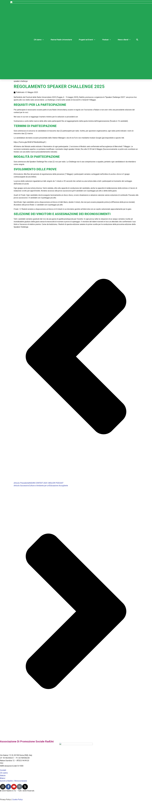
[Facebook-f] (8, 786)
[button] (137, 39)
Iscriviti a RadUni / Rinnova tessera (13, 781)
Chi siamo (37, 40)
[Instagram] (3, 786)
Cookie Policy (17, 799)
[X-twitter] (25, 786)
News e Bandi (123, 40)
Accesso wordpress (9, 795)
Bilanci (2, 778)
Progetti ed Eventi (86, 40)
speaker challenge (21, 81)
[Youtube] (14, 786)
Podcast (105, 40)
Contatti (3, 770)
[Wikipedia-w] (19, 786)
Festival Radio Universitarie (61, 40)
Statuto (3, 775)
